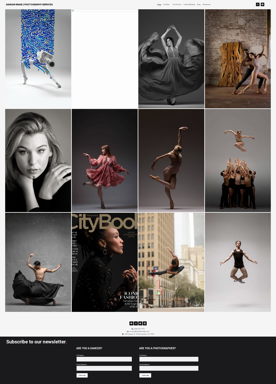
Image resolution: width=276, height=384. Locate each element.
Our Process (177, 4)
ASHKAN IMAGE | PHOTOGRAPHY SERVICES (29, 4)
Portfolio (166, 4)
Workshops (207, 4)
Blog (198, 4)
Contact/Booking (189, 4)
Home (159, 4)
